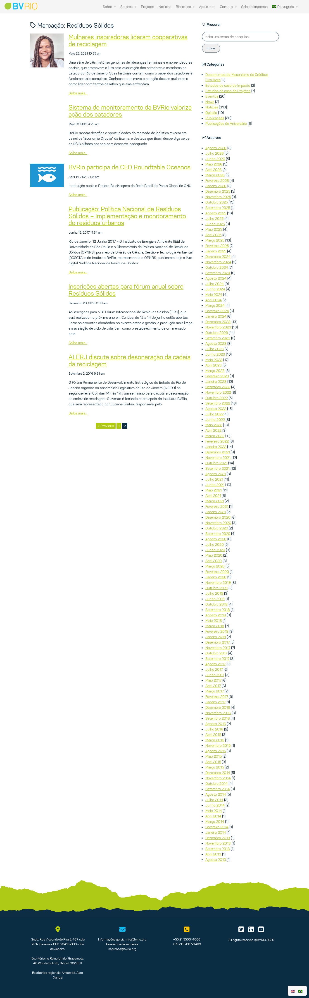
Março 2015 (214, 767)
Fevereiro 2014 (216, 827)
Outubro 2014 (216, 783)
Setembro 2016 (217, 718)
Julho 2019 (214, 593)
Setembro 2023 (217, 338)
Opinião (211, 112)
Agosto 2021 (215, 473)
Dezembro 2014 (217, 772)
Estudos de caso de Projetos (227, 91)
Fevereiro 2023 (217, 376)
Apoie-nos (207, 6)
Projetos (147, 6)
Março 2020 (215, 566)
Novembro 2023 (218, 327)
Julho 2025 (214, 218)
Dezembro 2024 (218, 256)
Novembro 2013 (218, 843)
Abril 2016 (213, 734)
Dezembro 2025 (217, 191)
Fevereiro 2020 (217, 571)
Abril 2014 (213, 816)
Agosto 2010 (215, 859)
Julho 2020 (214, 544)
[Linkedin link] (251, 931)
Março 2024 (215, 305)
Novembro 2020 (218, 522)
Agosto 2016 (215, 723)
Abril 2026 (213, 169)
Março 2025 (214, 240)
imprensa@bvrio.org (122, 949)
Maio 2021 (213, 490)
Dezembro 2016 (217, 707)
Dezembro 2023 (218, 321)
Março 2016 (214, 740)
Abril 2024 (213, 300)
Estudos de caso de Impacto (227, 85)
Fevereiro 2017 (216, 696)
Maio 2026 (213, 164)
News (209, 101)
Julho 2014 (214, 799)
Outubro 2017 (216, 653)
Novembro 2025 (218, 196)
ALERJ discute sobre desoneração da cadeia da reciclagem (129, 360)
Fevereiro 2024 (217, 311)
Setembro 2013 (217, 848)
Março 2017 (214, 691)
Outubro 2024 (216, 267)
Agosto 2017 (215, 664)
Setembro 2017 (217, 658)
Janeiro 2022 (215, 446)
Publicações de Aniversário (226, 123)
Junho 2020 (215, 550)
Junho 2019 (215, 598)
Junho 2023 (215, 354)
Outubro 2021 (216, 463)
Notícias (165, 6)
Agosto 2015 (215, 751)
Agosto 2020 (215, 539)
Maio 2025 (213, 229)
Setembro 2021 (217, 468)
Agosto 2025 (215, 213)
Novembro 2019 (218, 582)
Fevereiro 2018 (216, 631)
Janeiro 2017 (215, 702)
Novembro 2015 (218, 745)
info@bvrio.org (136, 939)
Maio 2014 (213, 810)
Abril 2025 (213, 234)
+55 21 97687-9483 (187, 944)
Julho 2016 (214, 729)
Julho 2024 (214, 283)
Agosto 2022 (215, 408)
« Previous (105, 426)
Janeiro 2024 (215, 316)
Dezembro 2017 (217, 642)
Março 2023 (215, 370)
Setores (126, 6)
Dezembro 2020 (218, 517)
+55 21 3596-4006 (186, 939)
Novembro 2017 (217, 647)
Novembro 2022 (218, 392)
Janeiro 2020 (215, 577)
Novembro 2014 (218, 778)
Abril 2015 (213, 761)
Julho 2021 (214, 479)
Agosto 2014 (215, 794)
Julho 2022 (214, 414)
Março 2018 (214, 626)
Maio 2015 (213, 756)
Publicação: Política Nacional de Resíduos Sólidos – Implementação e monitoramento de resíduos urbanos (127, 216)
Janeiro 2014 (215, 832)
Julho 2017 (214, 669)
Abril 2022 (213, 430)
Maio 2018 (213, 620)
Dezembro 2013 (217, 837)
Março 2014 (214, 821)
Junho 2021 (214, 484)
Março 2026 (215, 175)
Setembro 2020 (217, 533)
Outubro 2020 (216, 528)
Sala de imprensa (254, 6)
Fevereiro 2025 (217, 245)
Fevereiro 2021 (216, 506)
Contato (227, 6)
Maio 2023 (213, 359)
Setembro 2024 (217, 272)
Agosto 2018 (215, 615)
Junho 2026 (215, 158)
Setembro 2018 (217, 609)
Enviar (211, 48)
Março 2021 (214, 501)
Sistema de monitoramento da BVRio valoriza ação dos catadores (130, 110)
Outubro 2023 (216, 332)
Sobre (108, 6)
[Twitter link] (241, 931)
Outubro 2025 (216, 202)
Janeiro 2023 (215, 381)
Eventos (211, 96)
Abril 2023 (213, 365)
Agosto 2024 (215, 278)
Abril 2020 (213, 560)
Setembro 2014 (217, 789)
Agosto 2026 (215, 148)
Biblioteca (184, 6)
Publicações (214, 118)
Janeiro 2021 (215, 512)
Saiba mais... (78, 93)
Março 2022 (214, 435)
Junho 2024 (215, 289)
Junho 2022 (215, 419)
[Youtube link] (261, 931)
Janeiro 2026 (215, 186)
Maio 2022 (213, 425)
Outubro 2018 (216, 604)
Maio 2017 (213, 680)
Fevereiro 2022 (217, 441)
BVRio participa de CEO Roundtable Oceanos (129, 167)
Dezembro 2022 (217, 387)
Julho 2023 (214, 349)
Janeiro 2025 (215, 251)
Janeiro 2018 (215, 636)
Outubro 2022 (216, 397)
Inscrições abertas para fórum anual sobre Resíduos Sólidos (126, 289)
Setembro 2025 (217, 207)
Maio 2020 (213, 555)
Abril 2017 (213, 685)
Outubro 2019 (216, 588)
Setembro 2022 (217, 403)
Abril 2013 (213, 854)
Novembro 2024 (218, 262)
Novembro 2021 (218, 457)
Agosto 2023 (215, 343)
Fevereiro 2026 (217, 180)
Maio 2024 (213, 294)
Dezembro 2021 (217, 452)
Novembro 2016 (218, 713)
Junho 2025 (215, 224)
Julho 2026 (214, 153)
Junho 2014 (215, 805)
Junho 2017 (214, 675)
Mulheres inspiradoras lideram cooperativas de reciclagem (128, 40)
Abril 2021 (213, 495)
